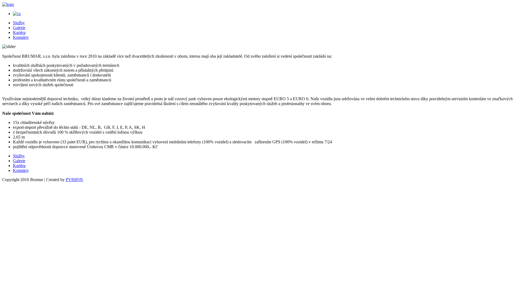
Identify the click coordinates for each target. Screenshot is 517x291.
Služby (19, 22)
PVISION (74, 179)
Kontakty (21, 37)
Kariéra (19, 32)
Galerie (19, 27)
